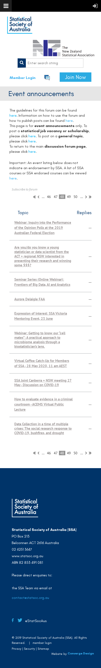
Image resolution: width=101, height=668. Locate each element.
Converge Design (81, 653)
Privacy (16, 648)
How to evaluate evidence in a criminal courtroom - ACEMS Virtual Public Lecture (43, 404)
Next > (86, 196)
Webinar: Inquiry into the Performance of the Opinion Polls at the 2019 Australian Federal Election (42, 227)
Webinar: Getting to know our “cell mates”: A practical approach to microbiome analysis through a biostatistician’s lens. (39, 340)
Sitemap (43, 648)
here (69, 120)
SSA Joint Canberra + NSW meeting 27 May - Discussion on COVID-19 (43, 382)
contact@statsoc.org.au (30, 598)
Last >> (90, 196)
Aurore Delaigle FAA (29, 299)
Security (29, 648)
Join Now (75, 77)
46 (49, 196)
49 (69, 196)
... (43, 196)
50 (76, 196)
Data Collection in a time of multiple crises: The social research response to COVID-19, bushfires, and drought (43, 428)
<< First (34, 196)
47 (56, 196)
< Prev (38, 196)
